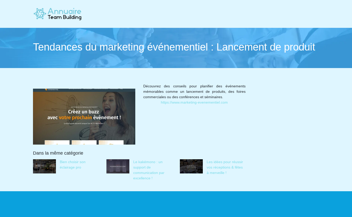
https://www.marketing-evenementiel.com (194, 102)
